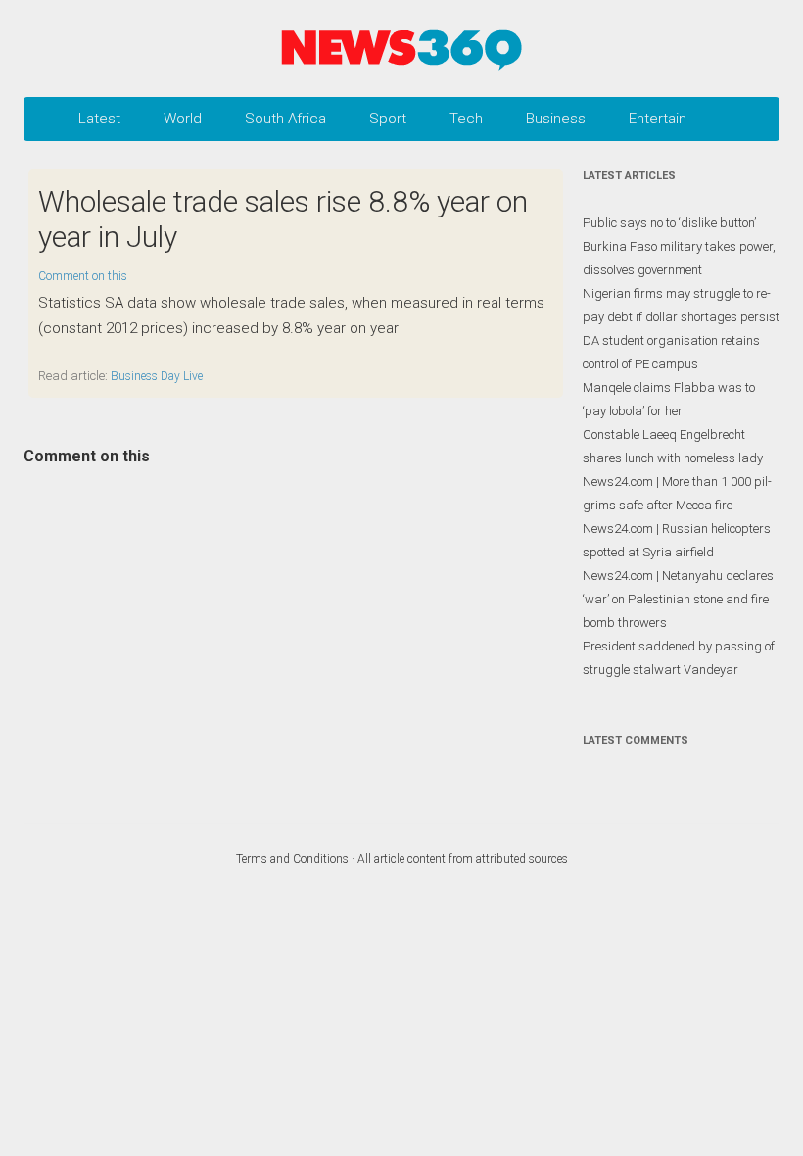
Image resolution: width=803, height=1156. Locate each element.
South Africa (285, 118)
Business (556, 118)
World (183, 118)
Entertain (657, 118)
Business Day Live (157, 376)
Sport (387, 118)
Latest (99, 118)
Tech (466, 118)
